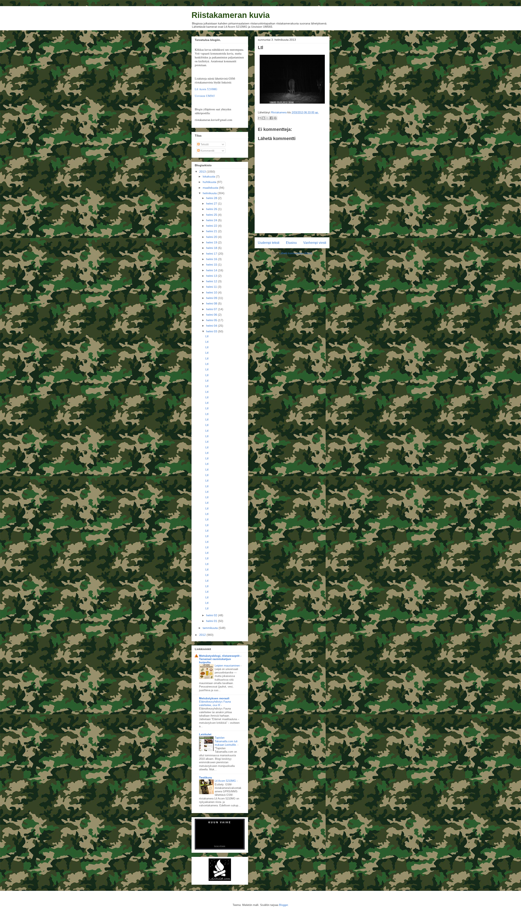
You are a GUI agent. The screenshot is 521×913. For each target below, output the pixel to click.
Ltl (206, 336)
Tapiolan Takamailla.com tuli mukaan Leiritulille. (226, 741)
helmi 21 (212, 231)
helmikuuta (210, 193)
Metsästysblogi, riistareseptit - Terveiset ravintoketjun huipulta (220, 659)
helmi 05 (212, 320)
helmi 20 (212, 237)
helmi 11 (212, 286)
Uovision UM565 (205, 96)
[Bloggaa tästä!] (264, 118)
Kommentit (207, 150)
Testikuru (205, 777)
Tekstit (204, 144)
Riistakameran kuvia (231, 15)
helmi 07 (212, 309)
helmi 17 (212, 253)
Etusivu (291, 242)
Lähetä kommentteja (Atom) (295, 253)
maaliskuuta (211, 187)
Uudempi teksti (268, 242)
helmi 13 (212, 275)
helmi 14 (212, 270)
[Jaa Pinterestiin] (275, 118)
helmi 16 (212, 259)
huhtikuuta (210, 182)
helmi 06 (212, 314)
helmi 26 (212, 209)
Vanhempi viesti (314, 242)
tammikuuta (211, 627)
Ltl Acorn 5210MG (206, 89)
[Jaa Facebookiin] (271, 118)
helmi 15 (212, 264)
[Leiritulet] (220, 879)
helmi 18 (212, 248)
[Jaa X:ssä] (267, 118)
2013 (203, 171)
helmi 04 (212, 325)
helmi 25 (212, 214)
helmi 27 (212, 203)
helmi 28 (212, 198)
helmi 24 (212, 220)
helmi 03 (212, 331)
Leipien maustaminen (228, 665)
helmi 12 (212, 281)
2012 (203, 634)
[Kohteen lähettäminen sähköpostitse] (260, 118)
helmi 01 (212, 621)
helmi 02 (212, 615)
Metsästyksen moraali (214, 698)
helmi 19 (212, 242)
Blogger (283, 904)
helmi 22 (212, 225)
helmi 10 (212, 292)
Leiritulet (205, 734)
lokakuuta (209, 176)
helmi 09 (212, 298)
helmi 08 (212, 303)
